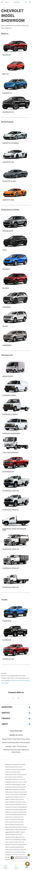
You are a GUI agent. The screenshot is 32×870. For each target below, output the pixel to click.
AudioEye (27, 742)
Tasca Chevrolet (22, 746)
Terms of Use (19, 742)
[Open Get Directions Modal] (30, 2)
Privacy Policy (16, 739)
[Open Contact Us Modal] (26, 2)
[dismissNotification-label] (29, 855)
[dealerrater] (18, 698)
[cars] (13, 698)
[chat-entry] (27, 864)
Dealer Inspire (16, 752)
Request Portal (6, 739)
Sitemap (12, 742)
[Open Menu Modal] (2, 2)
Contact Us (5, 742)
